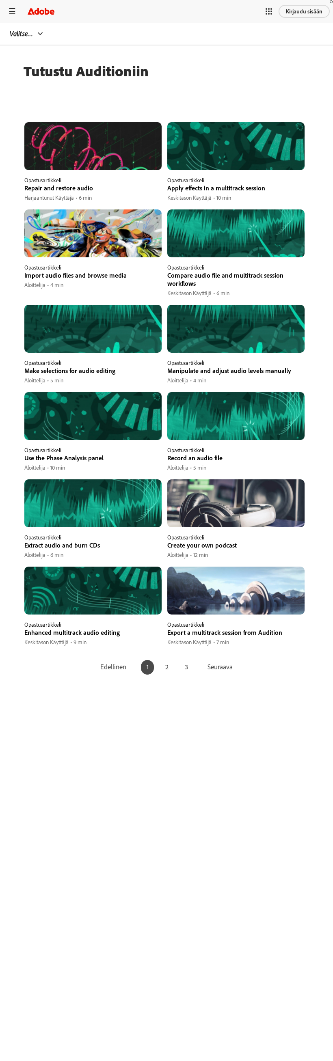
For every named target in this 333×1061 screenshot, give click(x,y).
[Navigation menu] (12, 11)
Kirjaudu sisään (304, 11)
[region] (93, 162)
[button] (268, 11)
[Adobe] (41, 11)
